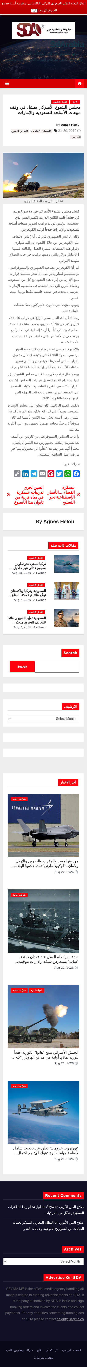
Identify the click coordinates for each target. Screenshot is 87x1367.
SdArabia (67, 44)
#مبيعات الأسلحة (42, 131)
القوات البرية (36, 990)
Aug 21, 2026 (64, 1063)
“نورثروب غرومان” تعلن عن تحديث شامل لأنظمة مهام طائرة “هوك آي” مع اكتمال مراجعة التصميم (45, 1153)
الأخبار (74, 102)
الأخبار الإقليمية (60, 102)
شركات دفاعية (19, 799)
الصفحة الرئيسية (71, 1350)
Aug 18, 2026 (21, 572)
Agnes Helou (70, 124)
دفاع (39, 1350)
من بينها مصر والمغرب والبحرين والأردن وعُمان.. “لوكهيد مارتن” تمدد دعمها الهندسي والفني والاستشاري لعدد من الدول (44, 866)
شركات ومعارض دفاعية (19, 1350)
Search (70, 653)
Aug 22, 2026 (64, 872)
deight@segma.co (70, 1319)
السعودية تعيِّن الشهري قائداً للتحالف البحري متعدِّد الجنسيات (27, 622)
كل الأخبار (52, 1350)
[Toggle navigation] (7, 83)
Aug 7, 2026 (22, 599)
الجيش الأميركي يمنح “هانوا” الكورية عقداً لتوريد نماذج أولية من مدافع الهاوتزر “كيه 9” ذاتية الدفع (44, 1057)
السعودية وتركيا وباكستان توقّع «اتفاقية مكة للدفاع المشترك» (28, 595)
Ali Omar (39, 572)
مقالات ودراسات (43, 1357)
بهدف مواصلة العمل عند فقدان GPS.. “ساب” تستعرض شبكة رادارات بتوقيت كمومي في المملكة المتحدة (48, 961)
